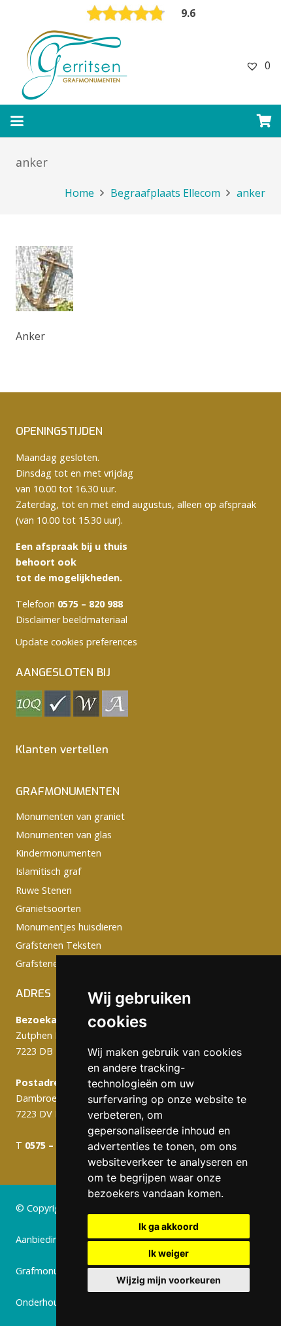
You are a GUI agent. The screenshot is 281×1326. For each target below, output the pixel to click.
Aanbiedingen (45, 1239)
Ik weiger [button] (168, 1253)
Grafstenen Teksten (58, 945)
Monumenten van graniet (70, 816)
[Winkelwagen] (264, 121)
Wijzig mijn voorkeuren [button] (168, 1279)
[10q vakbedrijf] (29, 713)
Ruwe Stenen (44, 890)
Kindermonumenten (58, 853)
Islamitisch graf (48, 871)
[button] (17, 121)
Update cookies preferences (76, 642)
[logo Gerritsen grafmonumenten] (75, 65)
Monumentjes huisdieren (69, 927)
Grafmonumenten (54, 1271)
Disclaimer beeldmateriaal (71, 619)
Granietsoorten (48, 908)
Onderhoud (40, 1302)
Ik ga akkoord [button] (169, 1226)
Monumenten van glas (64, 834)
